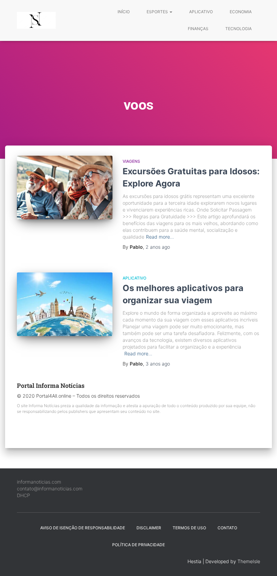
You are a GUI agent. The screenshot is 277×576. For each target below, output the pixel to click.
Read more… (160, 237)
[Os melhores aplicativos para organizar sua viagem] (64, 304)
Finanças (198, 28)
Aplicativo (201, 11)
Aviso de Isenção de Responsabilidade (82, 527)
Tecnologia (238, 28)
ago (158, 247)
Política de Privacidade (138, 544)
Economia (241, 11)
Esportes (158, 11)
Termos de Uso (189, 527)
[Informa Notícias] (36, 20)
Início (124, 11)
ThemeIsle (248, 561)
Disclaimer (148, 527)
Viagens (131, 161)
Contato (227, 527)
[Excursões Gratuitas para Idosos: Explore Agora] (64, 187)
